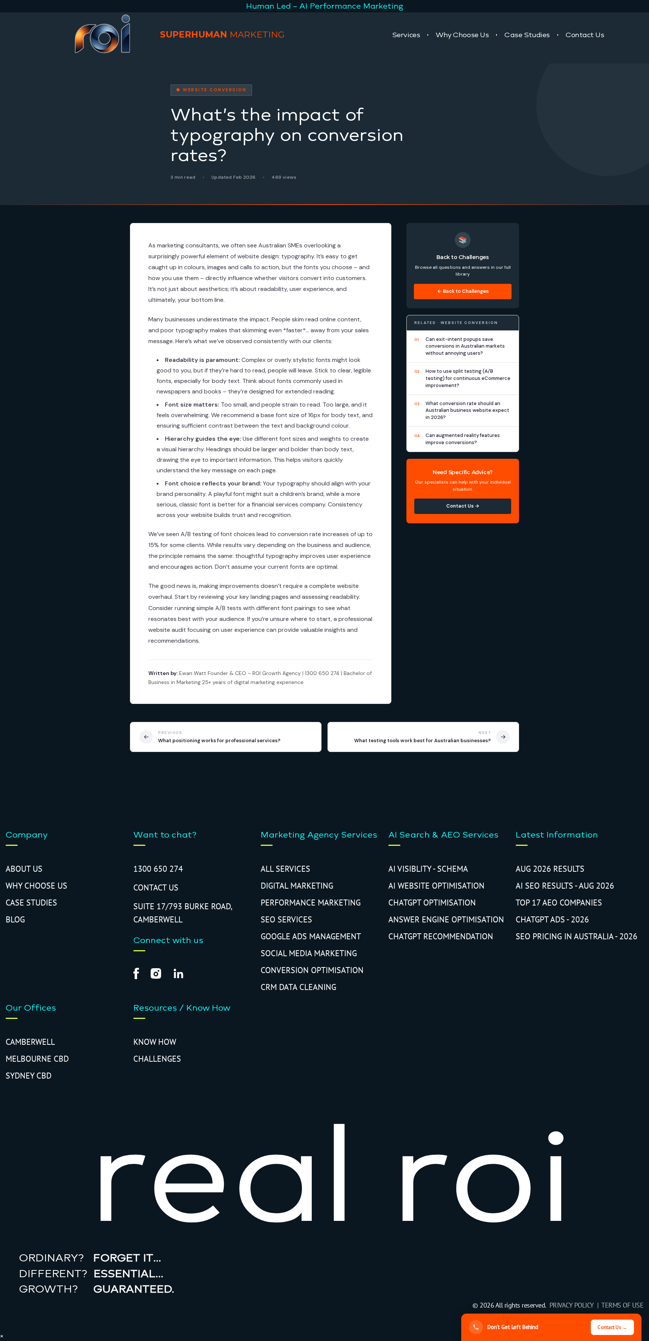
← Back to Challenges (463, 291)
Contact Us (585, 35)
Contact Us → (462, 506)
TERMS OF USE (622, 1305)
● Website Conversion (211, 89)
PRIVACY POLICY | (575, 1305)
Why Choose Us (462, 35)
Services (406, 35)
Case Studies (527, 35)
